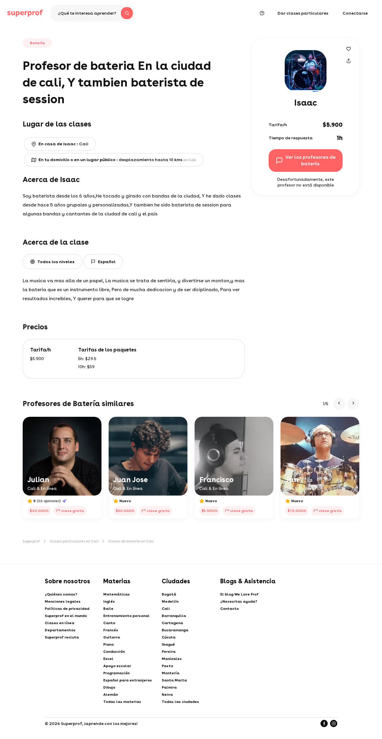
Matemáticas (116, 594)
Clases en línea (59, 623)
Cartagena (172, 623)
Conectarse (355, 13)
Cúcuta (168, 637)
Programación (116, 673)
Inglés (109, 601)
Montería (170, 673)
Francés (110, 630)
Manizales (172, 659)
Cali (166, 609)
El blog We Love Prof (239, 594)
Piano (108, 644)
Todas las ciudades (180, 702)
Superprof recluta (62, 637)
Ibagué (168, 644)
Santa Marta (174, 680)
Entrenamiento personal (126, 616)
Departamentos (60, 630)
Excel (108, 659)
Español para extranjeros (127, 680)
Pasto (167, 666)
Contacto (229, 609)
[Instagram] (333, 723)
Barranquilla (174, 616)
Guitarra (111, 637)
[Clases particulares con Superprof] (25, 13)
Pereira (168, 651)
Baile (108, 609)
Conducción (114, 651)
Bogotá (169, 594)
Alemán (110, 694)
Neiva (167, 694)
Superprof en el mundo (66, 616)
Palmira (169, 687)
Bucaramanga (175, 630)
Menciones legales (63, 601)
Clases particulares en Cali (74, 541)
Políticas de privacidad (67, 609)
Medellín (170, 601)
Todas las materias (122, 702)
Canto (109, 623)
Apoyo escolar (117, 666)
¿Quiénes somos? (61, 594)
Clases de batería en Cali (131, 541)
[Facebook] (324, 723)
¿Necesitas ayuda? (238, 601)
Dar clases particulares (303, 13)
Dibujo (109, 687)
